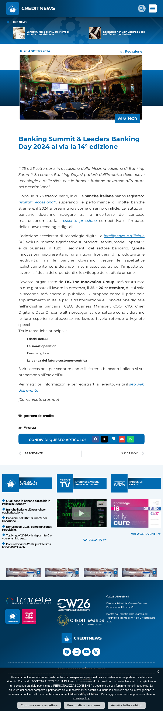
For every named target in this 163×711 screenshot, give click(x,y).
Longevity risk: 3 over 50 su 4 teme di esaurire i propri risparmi (48, 33)
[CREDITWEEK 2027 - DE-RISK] (136, 513)
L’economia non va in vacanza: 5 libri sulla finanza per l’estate (124, 33)
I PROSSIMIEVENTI (136, 483)
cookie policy (81, 698)
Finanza (30, 427)
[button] (142, 8)
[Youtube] (86, 652)
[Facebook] (67, 652)
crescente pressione (78, 220)
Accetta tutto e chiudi (126, 705)
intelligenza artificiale (124, 236)
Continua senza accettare (39, 705)
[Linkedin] (76, 652)
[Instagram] (96, 652)
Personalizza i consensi (84, 705)
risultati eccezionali (37, 202)
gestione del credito (39, 415)
